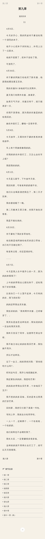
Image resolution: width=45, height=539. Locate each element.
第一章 (6, 475)
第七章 (6, 502)
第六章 (6, 497)
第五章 (6, 493)
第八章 (6, 506)
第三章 (6, 484)
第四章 (6, 488)
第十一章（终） (10, 515)
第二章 (6, 480)
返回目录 (22, 16)
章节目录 (9, 469)
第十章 (6, 511)
